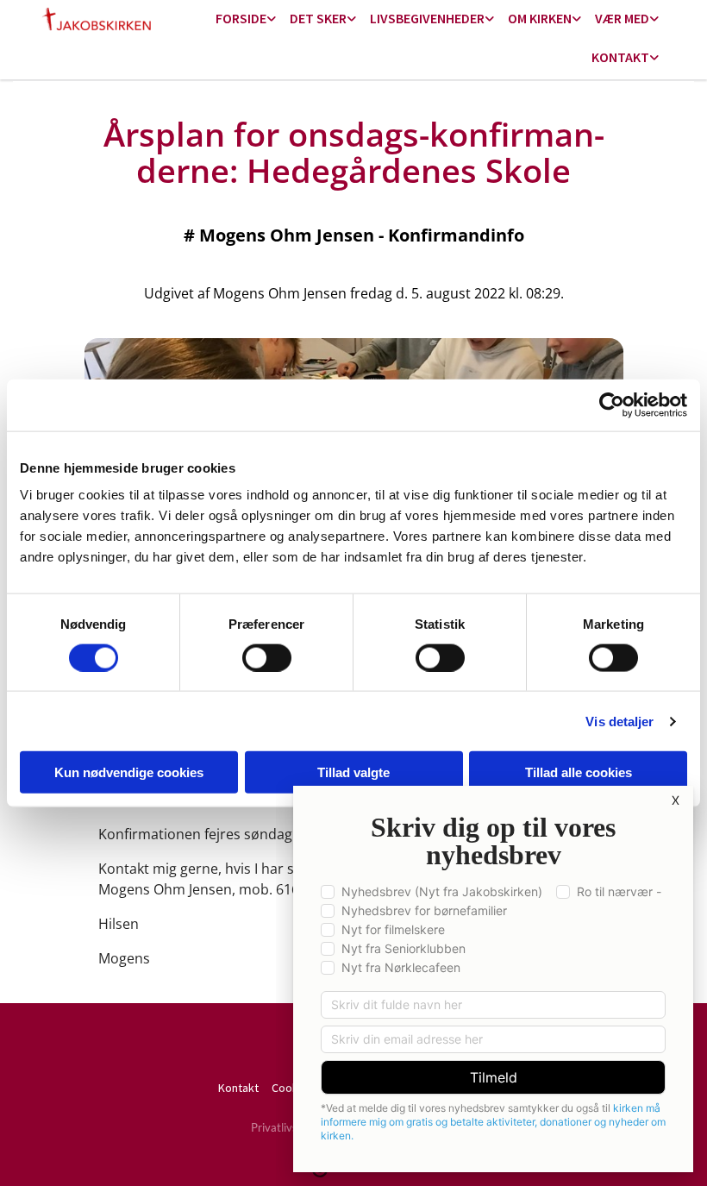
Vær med (622, 18)
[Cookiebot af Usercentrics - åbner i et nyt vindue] (611, 404)
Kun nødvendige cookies (128, 772)
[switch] (266, 657)
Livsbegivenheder (427, 18)
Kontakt (620, 57)
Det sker (318, 18)
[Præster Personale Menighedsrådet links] (654, 58)
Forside (241, 18)
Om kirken (540, 18)
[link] (246, 19)
